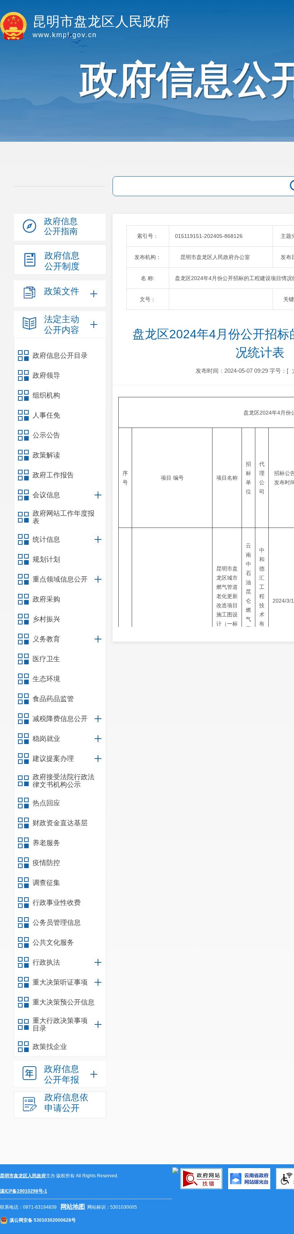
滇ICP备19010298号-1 (23, 1191)
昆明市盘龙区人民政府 (23, 1175)
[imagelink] (175, 1170)
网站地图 (72, 1206)
